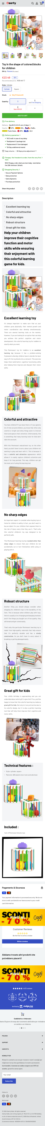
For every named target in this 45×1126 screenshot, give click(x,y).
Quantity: (5, 101)
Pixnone (9, 71)
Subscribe (9, 1081)
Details (20, 165)
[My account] (37, 3)
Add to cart (22, 116)
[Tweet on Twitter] (37, 188)
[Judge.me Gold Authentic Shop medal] (22, 997)
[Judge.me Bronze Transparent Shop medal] (32, 997)
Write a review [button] (22, 941)
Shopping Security (12, 170)
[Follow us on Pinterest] (7, 1096)
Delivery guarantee (12, 135)
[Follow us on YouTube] (11, 1096)
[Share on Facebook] (29, 188)
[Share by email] (41, 188)
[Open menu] (3, 3)
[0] (41, 3)
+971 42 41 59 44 (15, 1119)
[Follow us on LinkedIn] (15, 1096)
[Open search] (33, 3)
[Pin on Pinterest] (33, 188)
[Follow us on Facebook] (3, 1096)
